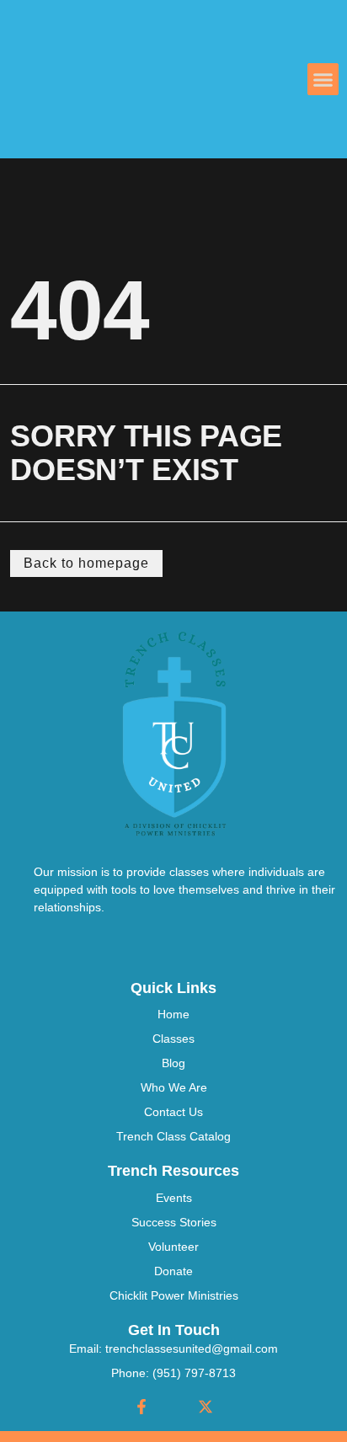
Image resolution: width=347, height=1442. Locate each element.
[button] (323, 79)
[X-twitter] (205, 1406)
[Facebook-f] (141, 1406)
